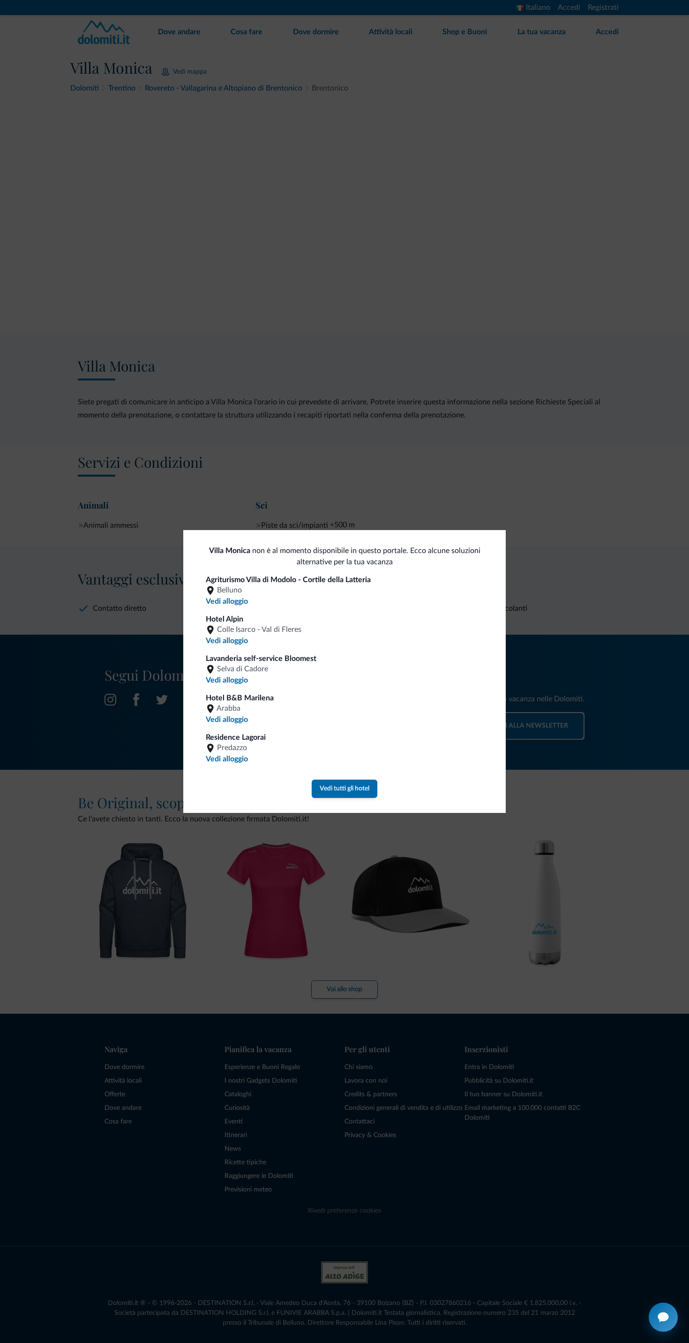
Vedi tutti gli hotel (344, 788)
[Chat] (663, 1317)
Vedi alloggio (227, 601)
